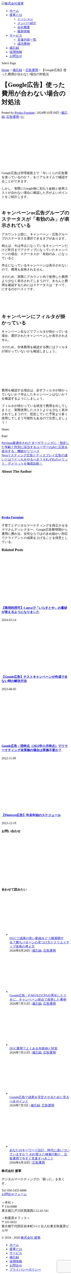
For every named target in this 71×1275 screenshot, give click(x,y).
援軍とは (15, 15)
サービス (15, 35)
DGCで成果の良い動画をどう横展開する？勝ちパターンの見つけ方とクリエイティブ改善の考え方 (39, 942)
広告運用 (12, 116)
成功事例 (23, 43)
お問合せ (15, 56)
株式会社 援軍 (30, 1237)
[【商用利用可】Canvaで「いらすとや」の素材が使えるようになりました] (35, 599)
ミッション (25, 19)
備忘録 (14, 48)
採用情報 (15, 52)
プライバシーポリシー (25, 1269)
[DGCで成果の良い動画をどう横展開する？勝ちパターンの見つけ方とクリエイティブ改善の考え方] (39, 934)
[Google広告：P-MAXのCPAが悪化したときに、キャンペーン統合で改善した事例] (39, 991)
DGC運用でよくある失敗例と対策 (33, 1048)
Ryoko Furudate (25, 112)
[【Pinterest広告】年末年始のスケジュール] (35, 807)
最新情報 (23, 31)
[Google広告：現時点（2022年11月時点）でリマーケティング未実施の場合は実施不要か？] (35, 738)
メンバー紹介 (26, 23)
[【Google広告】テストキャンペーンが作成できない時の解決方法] (35, 669)
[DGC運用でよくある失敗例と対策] (39, 1044)
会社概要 (23, 27)
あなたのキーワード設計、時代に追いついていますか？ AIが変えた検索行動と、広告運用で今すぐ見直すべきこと (39, 1154)
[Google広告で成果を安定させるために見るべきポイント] (39, 1093)
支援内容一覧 (26, 39)
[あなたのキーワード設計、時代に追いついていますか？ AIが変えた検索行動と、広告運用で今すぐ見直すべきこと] (39, 1146)
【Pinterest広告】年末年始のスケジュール (31, 815)
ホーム (14, 10)
